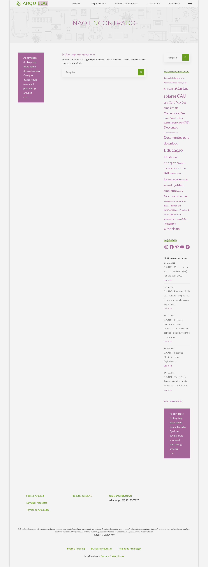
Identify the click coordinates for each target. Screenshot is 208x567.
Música (180, 191)
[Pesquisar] (141, 72)
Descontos (171, 127)
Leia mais (168, 280)
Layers (178, 173)
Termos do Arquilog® (37, 509)
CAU (181, 96)
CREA (186, 122)
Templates (170, 223)
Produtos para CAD (82, 495)
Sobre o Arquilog (35, 495)
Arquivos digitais (180, 83)
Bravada (104, 556)
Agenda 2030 (169, 83)
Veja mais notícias (173, 400)
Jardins (172, 173)
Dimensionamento (171, 133)
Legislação (172, 179)
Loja (174, 185)
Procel (176, 210)
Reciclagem (177, 219)
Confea (166, 118)
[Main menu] (189, 3)
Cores (180, 123)
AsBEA (167, 89)
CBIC (166, 103)
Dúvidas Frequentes (36, 502)
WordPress (118, 556)
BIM (173, 89)
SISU (184, 218)
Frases (183, 168)
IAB (166, 173)
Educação (173, 150)
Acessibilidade (171, 78)
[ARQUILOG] (18, 3)
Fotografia (176, 168)
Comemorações (174, 113)
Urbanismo (172, 229)
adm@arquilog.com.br (120, 495)
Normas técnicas (175, 196)
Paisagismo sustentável (173, 201)
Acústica (182, 78)
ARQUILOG (35, 3)
